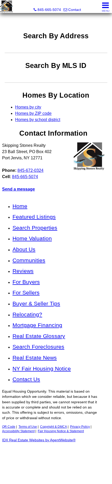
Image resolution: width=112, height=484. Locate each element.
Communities (29, 260)
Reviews (23, 271)
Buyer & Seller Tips (36, 303)
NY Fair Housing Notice (42, 369)
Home (20, 206)
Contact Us (26, 379)
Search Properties (35, 228)
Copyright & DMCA (53, 426)
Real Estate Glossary (39, 336)
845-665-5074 (25, 176)
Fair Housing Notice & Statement (61, 431)
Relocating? (27, 314)
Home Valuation (32, 238)
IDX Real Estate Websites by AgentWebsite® (39, 440)
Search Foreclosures (38, 347)
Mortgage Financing (37, 325)
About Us (24, 249)
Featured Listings (34, 217)
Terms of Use (27, 426)
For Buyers (26, 282)
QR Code (8, 426)
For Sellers (26, 293)
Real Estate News (35, 358)
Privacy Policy (80, 426)
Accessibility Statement (18, 431)
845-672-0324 (30, 170)
